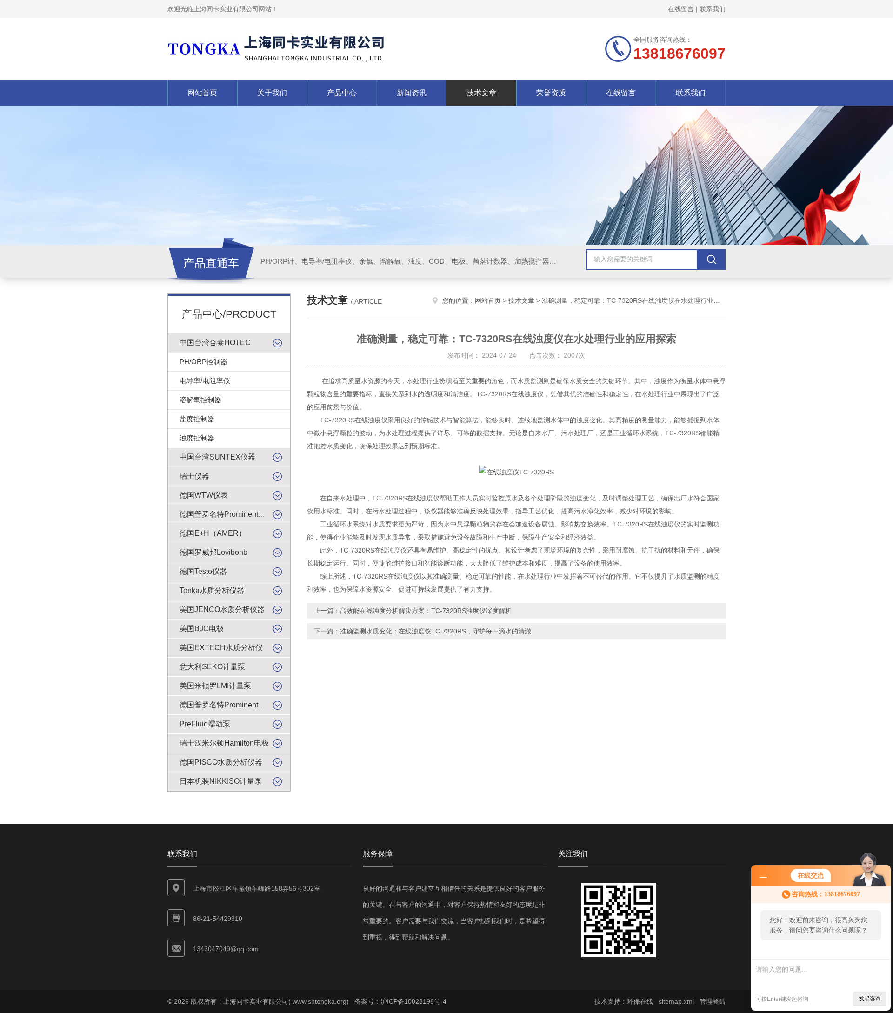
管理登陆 (713, 1001)
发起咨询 (870, 998)
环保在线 (640, 1001)
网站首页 (202, 93)
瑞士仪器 (194, 476)
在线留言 (681, 9)
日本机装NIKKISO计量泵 (221, 781)
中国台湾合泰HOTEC (215, 343)
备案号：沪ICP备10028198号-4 (400, 1001)
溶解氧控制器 (200, 400)
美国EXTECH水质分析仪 (221, 648)
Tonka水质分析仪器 (212, 590)
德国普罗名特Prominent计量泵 (230, 705)
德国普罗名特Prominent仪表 (226, 514)
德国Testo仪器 (203, 571)
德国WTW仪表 (204, 495)
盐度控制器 (197, 419)
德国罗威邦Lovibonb (213, 552)
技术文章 (481, 93)
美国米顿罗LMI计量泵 (215, 686)
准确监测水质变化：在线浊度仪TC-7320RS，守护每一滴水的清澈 (435, 631)
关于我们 (272, 93)
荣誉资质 (551, 93)
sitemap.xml (676, 1001)
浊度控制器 (197, 438)
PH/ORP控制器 (203, 362)
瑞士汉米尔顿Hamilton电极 (224, 743)
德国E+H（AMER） (213, 533)
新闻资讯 (412, 93)
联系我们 (713, 9)
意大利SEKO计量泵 (212, 667)
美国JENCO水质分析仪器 (222, 609)
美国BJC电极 (202, 629)
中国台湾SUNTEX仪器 (217, 457)
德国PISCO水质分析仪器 (221, 762)
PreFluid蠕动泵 (205, 724)
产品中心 (342, 93)
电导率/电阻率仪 (205, 381)
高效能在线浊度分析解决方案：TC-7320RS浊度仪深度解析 (426, 610)
